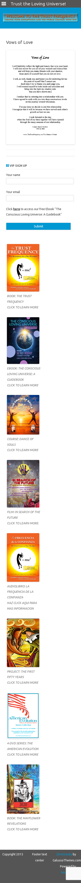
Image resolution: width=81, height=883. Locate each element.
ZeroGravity (64, 854)
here (16, 209)
